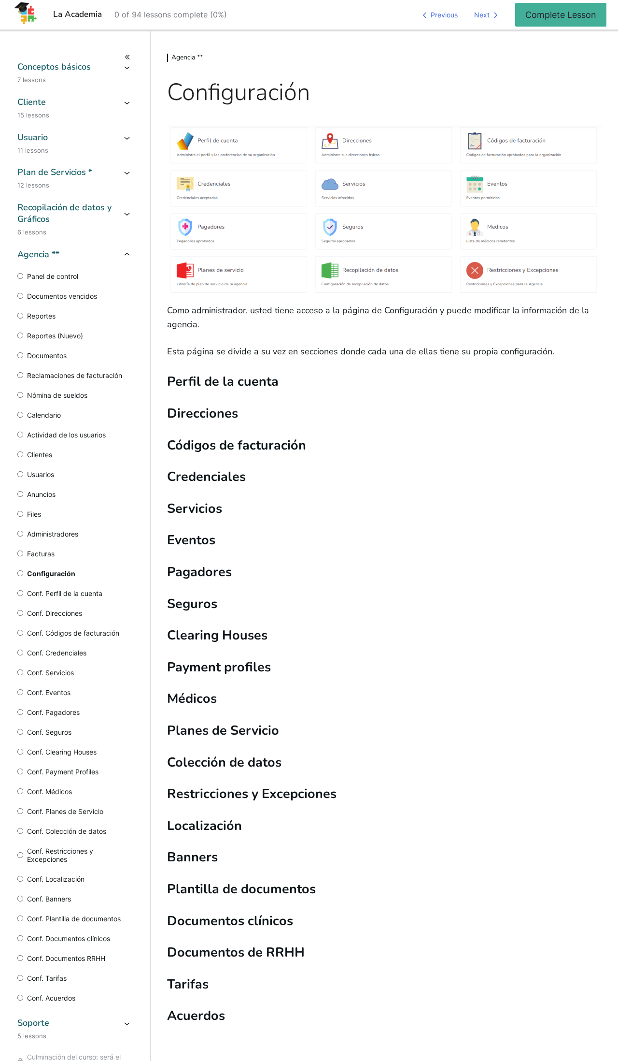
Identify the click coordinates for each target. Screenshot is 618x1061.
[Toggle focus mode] (75, 57)
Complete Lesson (560, 15)
